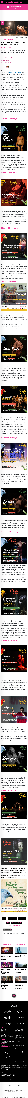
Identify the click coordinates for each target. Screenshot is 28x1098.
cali (8, 922)
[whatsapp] (7, 47)
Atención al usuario (19, 1029)
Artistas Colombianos (17, 922)
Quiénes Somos (4, 1029)
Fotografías (18, 967)
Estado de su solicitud (19, 1037)
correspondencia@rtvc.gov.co (7, 1065)
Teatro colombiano (11, 919)
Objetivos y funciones (5, 1031)
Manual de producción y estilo (7, 1036)
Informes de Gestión (5, 1035)
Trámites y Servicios (19, 1035)
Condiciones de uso (5, 1057)
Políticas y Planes (4, 1034)
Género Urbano (19, 953)
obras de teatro (22, 919)
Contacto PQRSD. (4, 1066)
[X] (4, 47)
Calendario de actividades (20, 1031)
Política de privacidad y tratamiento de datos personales (12, 1056)
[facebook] (1, 47)
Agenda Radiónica (7, 39)
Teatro (4, 918)
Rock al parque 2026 (6, 953)
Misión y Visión (3, 1030)
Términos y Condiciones (19, 1038)
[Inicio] (14, 1)
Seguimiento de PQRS (5, 1069)
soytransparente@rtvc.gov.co (7, 1079)
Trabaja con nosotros (19, 1030)
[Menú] (2, 2)
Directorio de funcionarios (20, 1036)
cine (3, 967)
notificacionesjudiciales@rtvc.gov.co (8, 1075)
